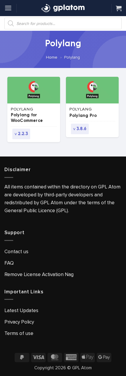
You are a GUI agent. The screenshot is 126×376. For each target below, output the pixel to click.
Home (51, 57)
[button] (8, 8)
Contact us (16, 252)
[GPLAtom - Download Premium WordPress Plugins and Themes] (63, 8)
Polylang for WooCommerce (27, 118)
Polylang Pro (83, 116)
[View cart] (119, 8)
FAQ (9, 263)
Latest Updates (21, 310)
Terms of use (18, 333)
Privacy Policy (19, 322)
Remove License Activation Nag (39, 274)
